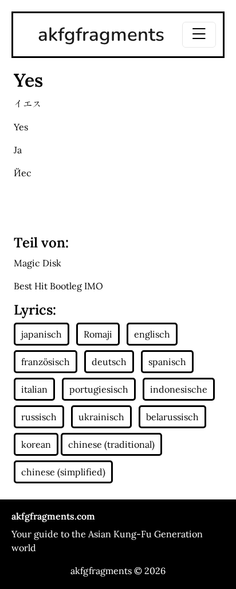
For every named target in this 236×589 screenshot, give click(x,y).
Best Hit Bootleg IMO (58, 286)
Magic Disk (37, 263)
